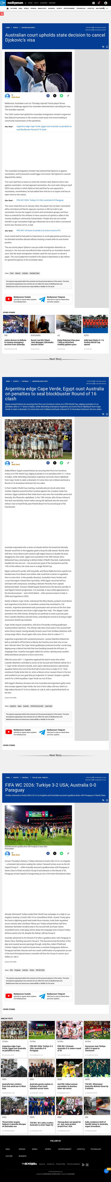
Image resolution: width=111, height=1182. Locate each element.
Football (5, 1041)
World (26, 8)
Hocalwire (71, 1174)
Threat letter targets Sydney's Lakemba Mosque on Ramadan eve (14, 1124)
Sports (59, 8)
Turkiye (32, 970)
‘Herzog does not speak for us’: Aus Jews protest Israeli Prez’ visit (69, 1124)
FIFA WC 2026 (40, 970)
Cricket (59, 1079)
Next (70, 437)
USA (11, 970)
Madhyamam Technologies (51, 1174)
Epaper (30, 3)
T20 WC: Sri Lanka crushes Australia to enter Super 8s (41, 1124)
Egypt (19, 706)
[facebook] (48, 95)
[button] (3, 3)
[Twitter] (54, 95)
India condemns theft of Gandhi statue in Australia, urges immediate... (96, 1124)
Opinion (33, 8)
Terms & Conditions (73, 1164)
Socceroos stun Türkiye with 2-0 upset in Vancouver (95, 1048)
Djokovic (17, 273)
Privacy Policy (60, 1164)
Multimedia (100, 8)
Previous (7, 437)
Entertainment (69, 8)
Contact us (50, 1164)
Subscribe (52, 3)
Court (11, 273)
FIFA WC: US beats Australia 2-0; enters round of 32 (38, 230)
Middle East (42, 8)
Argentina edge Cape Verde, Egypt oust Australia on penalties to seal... (14, 1048)
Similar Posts (7, 1019)
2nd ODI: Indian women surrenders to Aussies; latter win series (67, 1086)
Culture (9, 1156)
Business (51, 8)
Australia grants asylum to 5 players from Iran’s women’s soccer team (41, 1086)
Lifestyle (90, 8)
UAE (58, 335)
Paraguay (17, 970)
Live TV (36, 3)
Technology (81, 8)
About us (42, 1164)
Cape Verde (48, 706)
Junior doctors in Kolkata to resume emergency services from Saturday (15, 342)
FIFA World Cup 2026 (37, 706)
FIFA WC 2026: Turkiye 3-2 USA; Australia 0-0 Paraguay (40, 200)
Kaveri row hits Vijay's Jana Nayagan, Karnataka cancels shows (42, 342)
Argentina (13, 706)
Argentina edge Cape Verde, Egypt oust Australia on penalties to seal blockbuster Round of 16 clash (44, 128)
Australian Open (34, 273)
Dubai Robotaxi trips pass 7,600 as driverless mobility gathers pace (68, 342)
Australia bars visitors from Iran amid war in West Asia (14, 1086)
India (20, 8)
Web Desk (16, 97)
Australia (25, 273)
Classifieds (43, 3)
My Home (14, 8)
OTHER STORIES (9, 312)
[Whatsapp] (61, 95)
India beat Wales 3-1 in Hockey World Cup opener (94, 342)
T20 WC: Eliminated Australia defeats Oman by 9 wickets (96, 1086)
